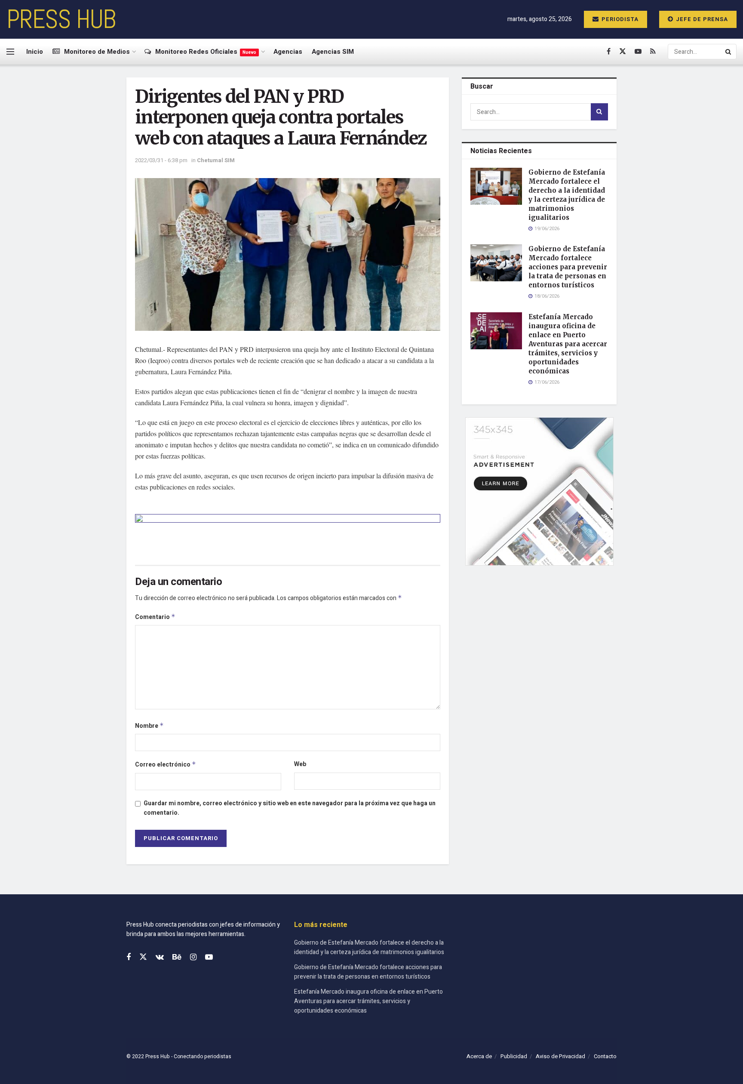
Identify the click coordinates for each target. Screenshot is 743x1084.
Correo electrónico (165, 764)
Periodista (619, 19)
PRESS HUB (61, 19)
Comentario (155, 617)
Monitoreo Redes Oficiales (205, 51)
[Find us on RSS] (653, 51)
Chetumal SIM (216, 160)
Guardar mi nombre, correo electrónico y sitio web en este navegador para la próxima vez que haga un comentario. (290, 808)
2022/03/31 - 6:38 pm (161, 160)
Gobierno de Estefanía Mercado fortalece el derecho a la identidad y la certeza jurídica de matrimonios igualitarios (369, 947)
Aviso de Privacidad (560, 1056)
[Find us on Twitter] (622, 51)
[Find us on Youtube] (638, 51)
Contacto (605, 1056)
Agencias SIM (333, 51)
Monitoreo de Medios (97, 51)
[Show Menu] (10, 52)
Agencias (287, 51)
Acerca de (479, 1056)
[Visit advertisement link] (287, 533)
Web (300, 764)
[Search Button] (729, 51)
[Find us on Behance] (176, 957)
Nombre (149, 725)
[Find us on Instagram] (193, 957)
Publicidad (513, 1056)
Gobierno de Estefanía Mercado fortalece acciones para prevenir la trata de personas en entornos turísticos (567, 267)
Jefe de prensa (701, 19)
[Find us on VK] (160, 957)
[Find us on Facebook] (609, 51)
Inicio (34, 51)
